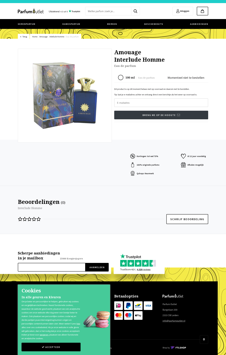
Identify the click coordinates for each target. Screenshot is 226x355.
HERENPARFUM (26, 23)
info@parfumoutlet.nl (174, 320)
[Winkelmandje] (202, 11)
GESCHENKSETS (153, 23)
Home (34, 36)
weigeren (44, 334)
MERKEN (112, 23)
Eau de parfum (72, 36)
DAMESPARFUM (71, 23)
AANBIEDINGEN (199, 23)
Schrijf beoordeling (187, 219)
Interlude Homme (57, 36)
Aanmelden (97, 267)
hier (78, 323)
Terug (24, 36)
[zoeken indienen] (135, 11)
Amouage (43, 36)
